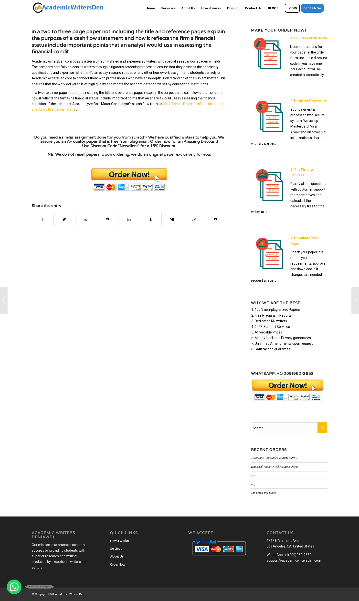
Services (116, 548)
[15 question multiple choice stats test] (4, 300)
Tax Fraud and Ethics (263, 492)
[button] (14, 587)
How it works (119, 541)
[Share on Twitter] (64, 219)
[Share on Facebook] (42, 219)
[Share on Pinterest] (107, 219)
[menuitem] (150, 8)
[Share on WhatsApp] (86, 219)
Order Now (117, 564)
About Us (117, 556)
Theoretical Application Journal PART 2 (274, 458)
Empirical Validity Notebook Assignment (274, 466)
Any (253, 475)
